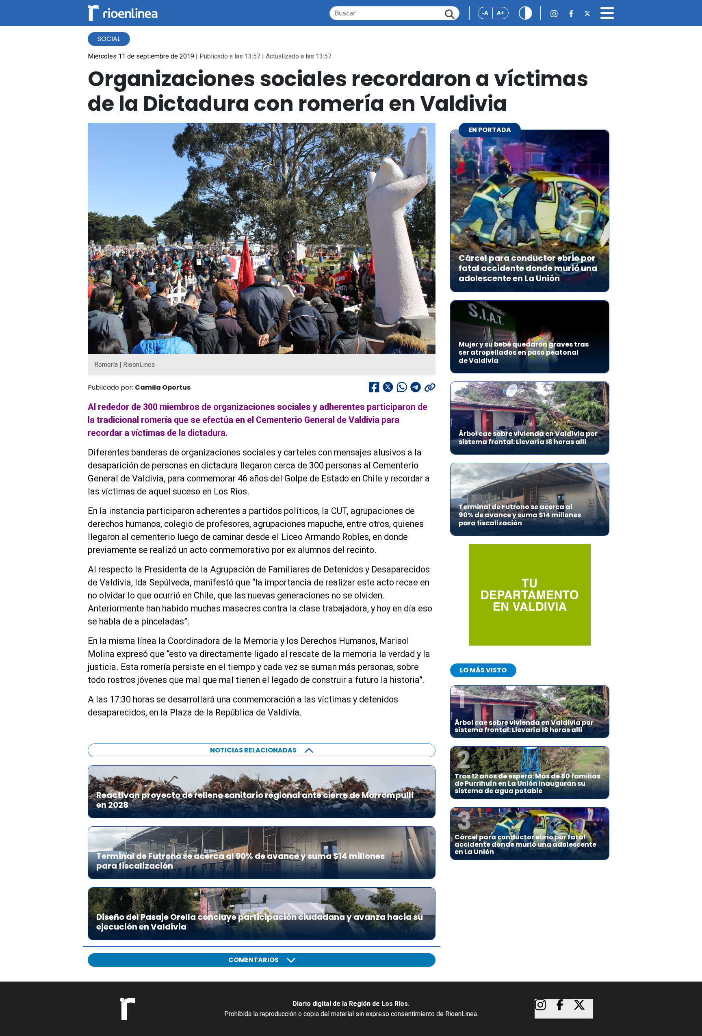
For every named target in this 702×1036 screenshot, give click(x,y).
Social (109, 38)
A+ (500, 13)
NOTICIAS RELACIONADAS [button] (253, 750)
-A (485, 13)
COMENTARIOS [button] (253, 959)
